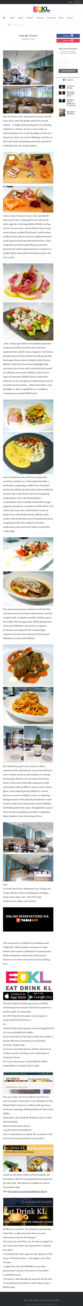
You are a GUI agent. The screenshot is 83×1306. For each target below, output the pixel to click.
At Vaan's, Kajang (70, 87)
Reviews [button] (29, 18)
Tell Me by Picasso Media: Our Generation (71, 102)
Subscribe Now (68, 71)
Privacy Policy (55, 1300)
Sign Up (78, 2)
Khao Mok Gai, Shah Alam (70, 94)
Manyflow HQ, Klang (71, 113)
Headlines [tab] (69, 80)
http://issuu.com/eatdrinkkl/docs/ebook (27, 1191)
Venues (20, 18)
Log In (70, 2)
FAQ (40, 1300)
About (61, 18)
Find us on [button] (67, 36)
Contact (70, 18)
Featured (40, 18)
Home (12, 18)
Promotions (51, 18)
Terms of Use (46, 1300)
